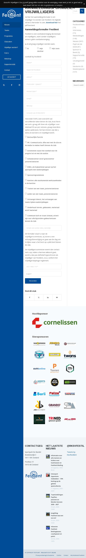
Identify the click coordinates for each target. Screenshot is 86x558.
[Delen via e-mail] (56, 297)
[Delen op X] (38, 297)
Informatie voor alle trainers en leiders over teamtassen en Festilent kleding (57, 460)
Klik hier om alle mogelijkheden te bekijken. (47, 5)
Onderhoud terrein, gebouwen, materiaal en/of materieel (42, 208)
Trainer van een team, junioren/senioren (43, 188)
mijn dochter (40, 49)
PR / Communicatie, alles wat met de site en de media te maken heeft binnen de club (43, 143)
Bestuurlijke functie (35, 137)
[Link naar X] (4, 85)
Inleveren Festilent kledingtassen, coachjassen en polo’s (56, 531)
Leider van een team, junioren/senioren (42, 194)
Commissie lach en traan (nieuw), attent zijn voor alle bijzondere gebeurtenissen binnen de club (42, 218)
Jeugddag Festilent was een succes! (57, 515)
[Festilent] (11, 14)
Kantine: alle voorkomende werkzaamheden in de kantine (43, 181)
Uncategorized (78, 61)
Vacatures (77, 66)
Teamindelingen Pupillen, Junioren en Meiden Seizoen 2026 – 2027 (57, 499)
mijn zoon (55, 48)
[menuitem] (11, 25)
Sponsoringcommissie (35, 175)
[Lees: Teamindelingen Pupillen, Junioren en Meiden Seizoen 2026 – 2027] (48, 496)
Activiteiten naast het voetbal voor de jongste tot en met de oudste (41, 152)
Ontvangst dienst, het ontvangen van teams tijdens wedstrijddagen (41, 200)
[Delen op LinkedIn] (47, 297)
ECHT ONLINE (52, 552)
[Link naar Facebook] (11, 85)
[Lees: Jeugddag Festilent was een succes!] (48, 514)
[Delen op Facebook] (29, 297)
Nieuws (75, 41)
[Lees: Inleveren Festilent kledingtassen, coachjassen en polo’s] (48, 528)
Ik (28, 48)
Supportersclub (79, 55)
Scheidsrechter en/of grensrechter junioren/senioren (39, 160)
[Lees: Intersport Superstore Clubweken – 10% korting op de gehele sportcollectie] (48, 475)
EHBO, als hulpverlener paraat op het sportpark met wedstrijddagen (40, 168)
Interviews (77, 30)
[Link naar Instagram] (19, 85)
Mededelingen (78, 35)
